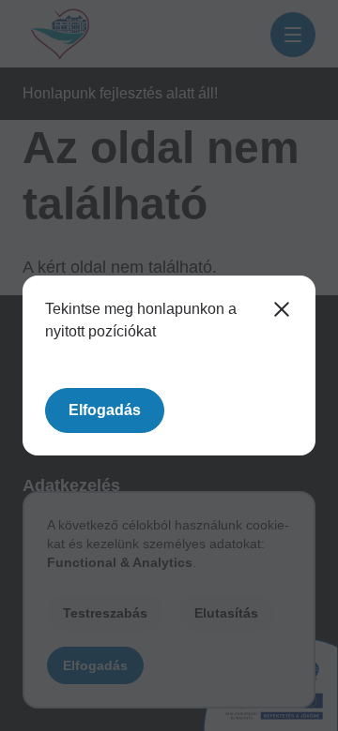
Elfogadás (105, 410)
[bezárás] (281, 309)
